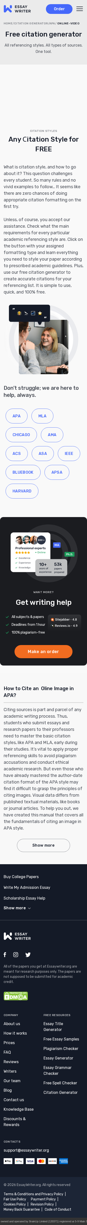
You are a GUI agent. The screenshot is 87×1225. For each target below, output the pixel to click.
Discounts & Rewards (15, 1122)
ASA (43, 453)
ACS (17, 453)
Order (59, 9)
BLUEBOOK (23, 472)
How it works (15, 1033)
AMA (52, 434)
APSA (56, 472)
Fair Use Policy (15, 1199)
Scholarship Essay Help (24, 898)
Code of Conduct (58, 1209)
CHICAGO (21, 434)
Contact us (14, 1100)
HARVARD (22, 491)
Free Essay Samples (61, 1039)
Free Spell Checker (60, 1083)
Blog (8, 1090)
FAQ (7, 1052)
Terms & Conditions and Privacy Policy (33, 1194)
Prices (9, 1042)
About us (12, 1023)
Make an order (43, 651)
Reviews (11, 1061)
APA (17, 416)
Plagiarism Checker (61, 1048)
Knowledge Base (19, 1109)
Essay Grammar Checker (58, 1070)
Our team (12, 1080)
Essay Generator (58, 1058)
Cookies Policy (15, 1204)
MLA (42, 416)
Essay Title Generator (53, 1026)
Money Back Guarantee (22, 1209)
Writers (10, 1071)
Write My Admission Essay (27, 887)
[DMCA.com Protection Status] (16, 999)
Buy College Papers (21, 876)
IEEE (69, 453)
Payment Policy (43, 1199)
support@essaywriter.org (26, 1150)
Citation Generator (61, 1092)
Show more (43, 845)
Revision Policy (42, 1204)
